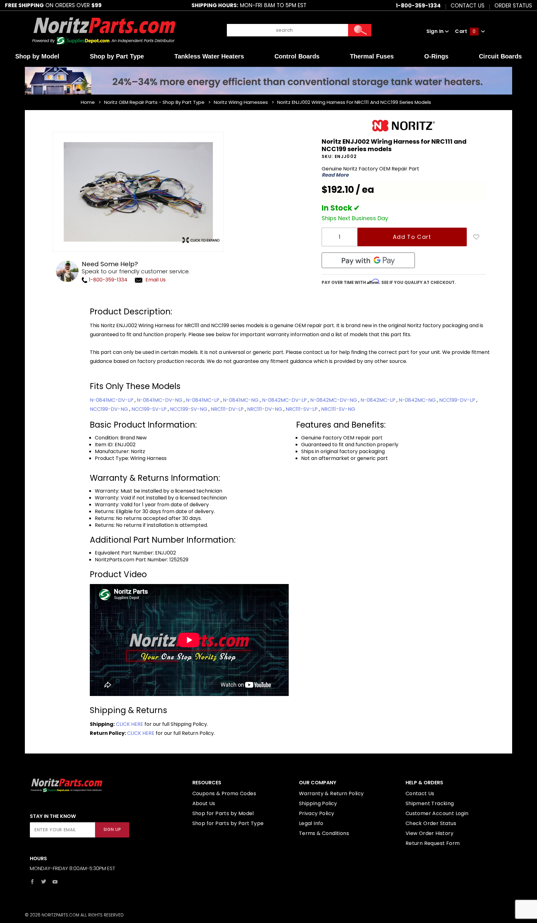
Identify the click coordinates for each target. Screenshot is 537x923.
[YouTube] (55, 881)
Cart (465, 31)
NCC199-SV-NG (189, 409)
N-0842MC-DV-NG (334, 400)
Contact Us (467, 5)
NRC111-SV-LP (302, 409)
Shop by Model (37, 56)
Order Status (513, 5)
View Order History (429, 833)
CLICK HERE (129, 724)
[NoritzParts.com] (104, 31)
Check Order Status (431, 823)
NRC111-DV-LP (228, 409)
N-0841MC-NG (241, 400)
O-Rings (436, 56)
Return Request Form (433, 843)
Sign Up (112, 830)
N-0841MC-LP (203, 400)
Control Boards (296, 56)
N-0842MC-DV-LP (285, 400)
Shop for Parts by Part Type (228, 823)
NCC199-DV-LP (457, 400)
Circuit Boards (500, 56)
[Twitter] (43, 881)
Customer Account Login (437, 813)
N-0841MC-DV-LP (112, 400)
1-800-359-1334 (107, 279)
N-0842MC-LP (378, 400)
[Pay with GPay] (368, 260)
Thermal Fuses (372, 56)
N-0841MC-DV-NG (160, 400)
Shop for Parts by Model (223, 813)
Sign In (435, 31)
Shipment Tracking (430, 803)
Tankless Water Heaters (209, 56)
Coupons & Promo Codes (224, 793)
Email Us (155, 279)
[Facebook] (32, 881)
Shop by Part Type (117, 56)
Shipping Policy (318, 803)
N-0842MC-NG (418, 400)
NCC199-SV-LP (149, 409)
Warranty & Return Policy (331, 793)
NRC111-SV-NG (338, 409)
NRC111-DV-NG (265, 409)
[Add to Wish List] (476, 237)
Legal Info (311, 823)
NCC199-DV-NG (109, 409)
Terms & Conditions (324, 833)
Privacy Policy (316, 813)
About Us (203, 803)
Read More (335, 175)
